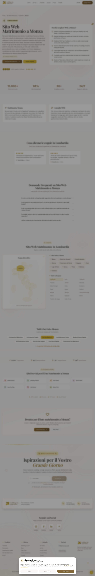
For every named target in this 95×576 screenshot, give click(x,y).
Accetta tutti (66, 571)
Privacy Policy (24, 567)
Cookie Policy (67, 565)
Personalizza (47, 571)
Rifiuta (29, 571)
